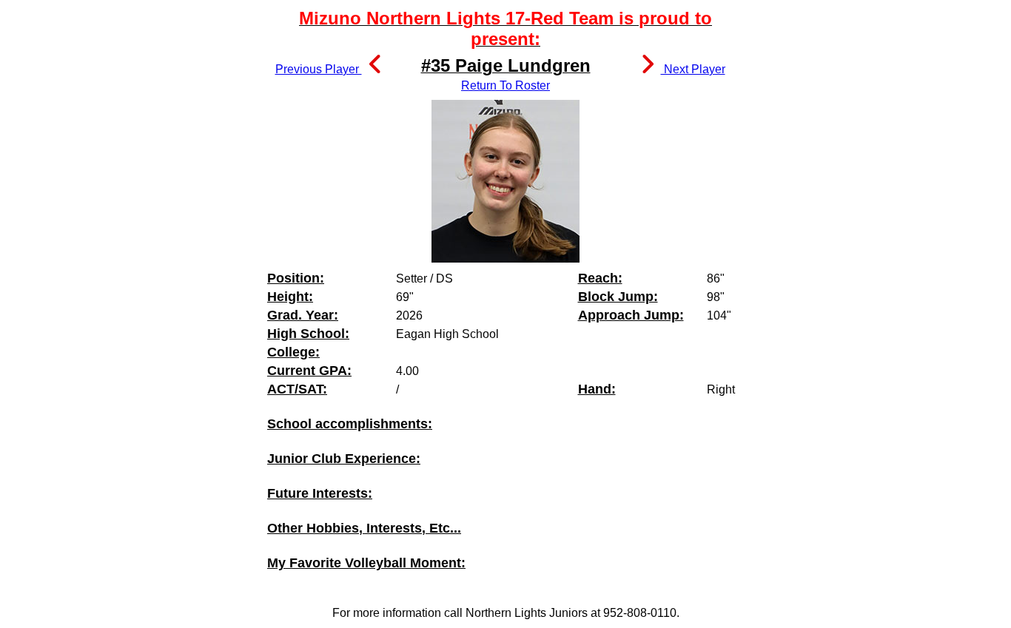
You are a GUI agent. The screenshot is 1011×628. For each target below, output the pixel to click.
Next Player (693, 69)
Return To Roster (505, 85)
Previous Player (318, 69)
